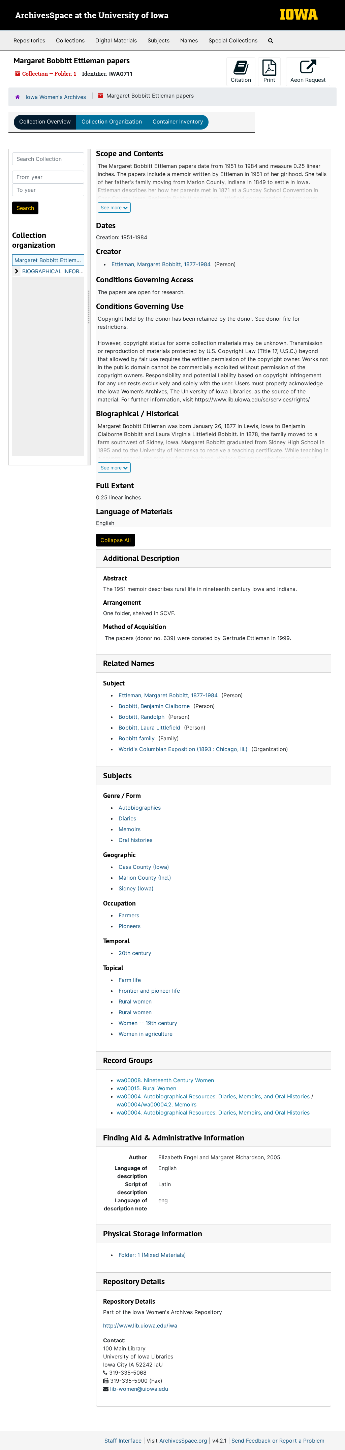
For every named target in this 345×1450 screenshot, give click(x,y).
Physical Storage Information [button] (152, 1233)
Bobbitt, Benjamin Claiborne (154, 706)
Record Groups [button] (128, 1060)
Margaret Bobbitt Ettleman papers (58, 260)
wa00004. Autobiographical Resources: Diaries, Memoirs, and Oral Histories (213, 1096)
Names (189, 40)
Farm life (130, 980)
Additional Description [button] (141, 558)
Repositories (29, 40)
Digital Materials (116, 40)
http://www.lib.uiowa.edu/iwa (140, 1325)
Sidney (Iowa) (136, 888)
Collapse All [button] (115, 540)
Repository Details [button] (134, 1281)
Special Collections (233, 40)
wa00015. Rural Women (146, 1088)
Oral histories (135, 840)
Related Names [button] (128, 663)
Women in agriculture (145, 1033)
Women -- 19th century (148, 1023)
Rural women (135, 1001)
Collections (70, 40)
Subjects (158, 40)
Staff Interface (123, 1440)
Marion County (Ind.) (145, 877)
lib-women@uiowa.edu (139, 1388)
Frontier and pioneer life (149, 990)
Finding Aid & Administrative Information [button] (173, 1137)
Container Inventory (178, 121)
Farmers (129, 915)
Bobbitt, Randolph (141, 716)
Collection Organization (112, 121)
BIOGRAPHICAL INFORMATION (61, 271)
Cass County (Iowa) (144, 866)
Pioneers (129, 926)
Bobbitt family (137, 738)
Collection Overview (45, 121)
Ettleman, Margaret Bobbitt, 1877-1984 (161, 264)
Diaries (127, 818)
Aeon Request (310, 79)
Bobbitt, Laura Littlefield (149, 727)
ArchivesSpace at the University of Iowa (91, 16)
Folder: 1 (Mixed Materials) (152, 1254)
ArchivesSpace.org (183, 1440)
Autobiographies (140, 807)
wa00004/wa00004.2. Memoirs (156, 1104)
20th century (135, 953)
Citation (241, 79)
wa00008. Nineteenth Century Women (165, 1080)
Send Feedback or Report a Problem (277, 1440)
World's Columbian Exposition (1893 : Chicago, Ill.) (183, 749)
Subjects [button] (117, 775)
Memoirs (129, 829)
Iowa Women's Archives (56, 97)
